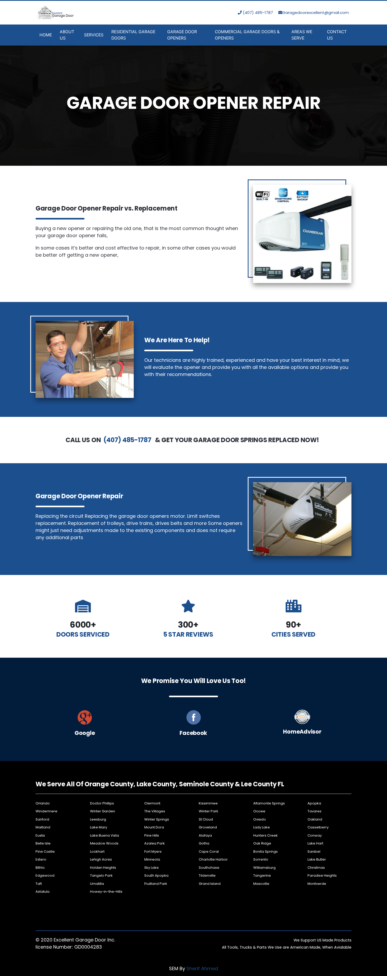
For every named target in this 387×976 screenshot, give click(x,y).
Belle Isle (43, 843)
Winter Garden (102, 811)
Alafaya (205, 835)
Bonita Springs (265, 851)
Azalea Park (154, 843)
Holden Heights (103, 867)
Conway (314, 835)
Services (93, 34)
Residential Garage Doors (133, 35)
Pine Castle (45, 851)
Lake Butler (316, 859)
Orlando (43, 803)
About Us (67, 35)
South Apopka (156, 875)
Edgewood (45, 875)
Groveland (208, 827)
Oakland (314, 819)
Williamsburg (264, 867)
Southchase (209, 867)
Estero (41, 859)
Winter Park (208, 811)
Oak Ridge (262, 843)
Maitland (43, 827)
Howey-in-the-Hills (106, 891)
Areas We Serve (301, 35)
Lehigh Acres (101, 859)
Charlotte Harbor (213, 859)
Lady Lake (261, 827)
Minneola (152, 859)
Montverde (316, 883)
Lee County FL (262, 784)
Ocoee (259, 811)
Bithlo (40, 867)
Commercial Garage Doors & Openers (247, 35)
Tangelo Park (101, 875)
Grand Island (210, 883)
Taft (39, 883)
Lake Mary (98, 827)
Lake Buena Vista (104, 835)
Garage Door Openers (182, 35)
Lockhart (97, 851)
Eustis (40, 835)
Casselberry (318, 827)
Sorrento (260, 859)
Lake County (156, 784)
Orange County (109, 784)
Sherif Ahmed (202, 968)
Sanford (42, 819)
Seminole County (206, 784)
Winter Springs (156, 819)
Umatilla (97, 883)
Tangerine (262, 875)
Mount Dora (154, 827)
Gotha (204, 843)
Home (45, 34)
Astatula (42, 891)
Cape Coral (209, 851)
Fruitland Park (155, 883)
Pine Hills (151, 835)
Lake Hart (315, 843)
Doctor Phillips (102, 803)
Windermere (46, 811)
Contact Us (337, 35)
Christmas (316, 867)
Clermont (152, 803)
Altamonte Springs (269, 803)
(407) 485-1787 (257, 12)
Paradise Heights (322, 875)
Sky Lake (151, 867)
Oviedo (259, 819)
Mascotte (261, 883)
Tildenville (207, 875)
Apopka (314, 803)
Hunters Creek (265, 835)
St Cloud (206, 819)
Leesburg (98, 819)
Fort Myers (153, 851)
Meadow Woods (104, 843)
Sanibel (313, 851)
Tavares (314, 811)
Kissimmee (208, 803)
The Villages (154, 811)
